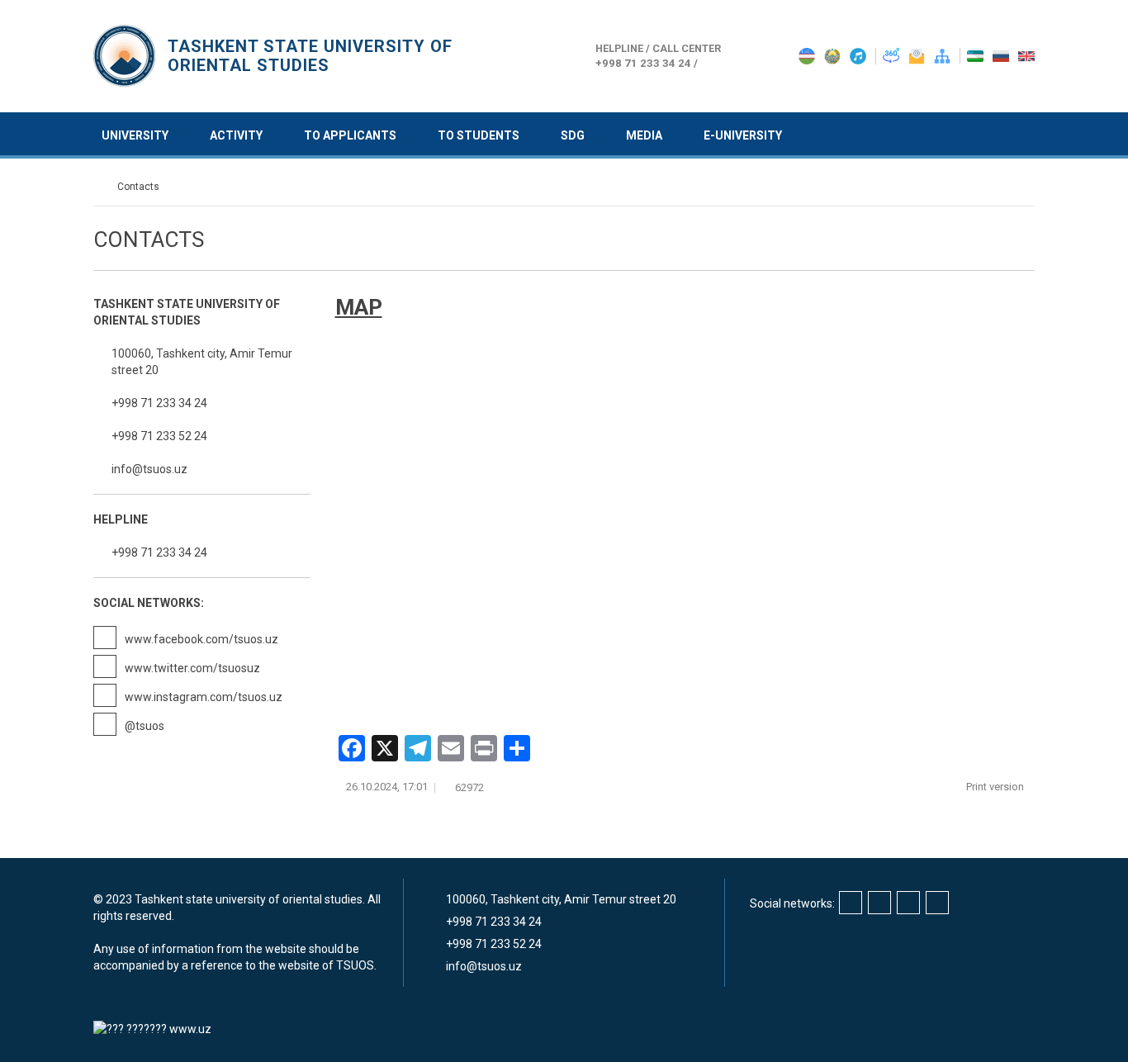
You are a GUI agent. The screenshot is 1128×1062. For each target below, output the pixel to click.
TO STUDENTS (478, 135)
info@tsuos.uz (149, 469)
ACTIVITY (236, 135)
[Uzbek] (976, 55)
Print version (996, 786)
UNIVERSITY (135, 135)
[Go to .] (101, 186)
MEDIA (644, 135)
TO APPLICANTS (350, 135)
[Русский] (1002, 55)
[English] (1026, 55)
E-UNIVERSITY (743, 135)
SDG (573, 135)
